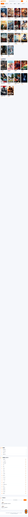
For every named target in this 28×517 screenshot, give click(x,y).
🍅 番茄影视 (3, 1)
